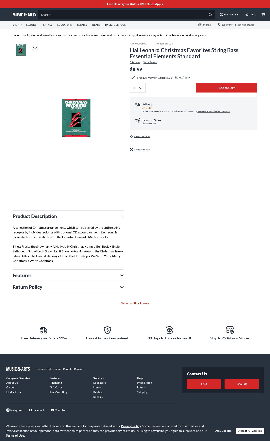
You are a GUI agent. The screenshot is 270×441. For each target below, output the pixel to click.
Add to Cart (226, 88)
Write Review (150, 62)
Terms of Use (15, 435)
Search (45, 14)
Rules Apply (155, 4)
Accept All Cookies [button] (250, 430)
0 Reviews (135, 62)
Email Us (241, 383)
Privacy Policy (131, 426)
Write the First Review (135, 303)
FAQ (204, 383)
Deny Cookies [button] (223, 430)
